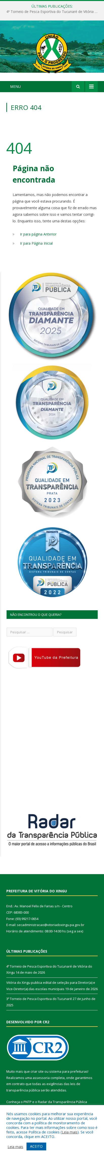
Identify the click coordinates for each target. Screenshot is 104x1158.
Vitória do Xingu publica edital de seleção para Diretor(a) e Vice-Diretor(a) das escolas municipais (53, 11)
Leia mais (69, 1132)
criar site (37, 1071)
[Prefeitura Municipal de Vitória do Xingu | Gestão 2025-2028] (52, 51)
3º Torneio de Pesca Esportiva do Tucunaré (39, 998)
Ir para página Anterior (38, 234)
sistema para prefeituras (68, 1071)
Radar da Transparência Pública (62, 1102)
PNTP (27, 1102)
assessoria (41, 1077)
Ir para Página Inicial (36, 243)
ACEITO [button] (36, 1146)
